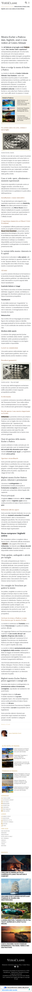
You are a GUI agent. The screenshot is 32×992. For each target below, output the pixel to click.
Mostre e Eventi (9, 6)
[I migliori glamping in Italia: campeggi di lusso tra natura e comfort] (16, 863)
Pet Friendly (5, 838)
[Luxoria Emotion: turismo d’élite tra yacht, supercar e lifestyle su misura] (16, 910)
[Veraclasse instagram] (17, 966)
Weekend (4, 832)
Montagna (6, 818)
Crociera (6, 807)
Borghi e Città (7, 820)
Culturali (6, 801)
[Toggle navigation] (29, 2)
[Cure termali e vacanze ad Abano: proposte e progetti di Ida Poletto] (8, 119)
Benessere (6, 803)
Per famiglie (6, 809)
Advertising (11, 964)
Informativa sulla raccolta (9, 990)
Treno (3, 843)
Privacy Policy (18, 964)
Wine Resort (5, 834)
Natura (5, 823)
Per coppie (6, 811)
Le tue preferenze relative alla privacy (17, 987)
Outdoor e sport (8, 800)
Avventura (6, 805)
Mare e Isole (7, 816)
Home (2, 6)
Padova (26, 47)
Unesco (3, 840)
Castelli (3, 842)
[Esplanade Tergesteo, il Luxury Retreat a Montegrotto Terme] (8, 111)
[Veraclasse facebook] (15, 966)
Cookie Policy (26, 964)
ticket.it (5, 544)
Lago (4, 825)
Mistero (3, 845)
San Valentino (5, 831)
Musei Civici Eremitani (9, 231)
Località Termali (8, 822)
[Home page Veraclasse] (9, 3)
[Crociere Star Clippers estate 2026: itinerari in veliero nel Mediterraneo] (16, 887)
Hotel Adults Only (6, 836)
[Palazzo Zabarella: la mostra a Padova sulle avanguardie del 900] (7, 783)
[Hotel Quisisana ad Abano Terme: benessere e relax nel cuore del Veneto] (8, 103)
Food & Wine (6, 798)
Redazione (4, 964)
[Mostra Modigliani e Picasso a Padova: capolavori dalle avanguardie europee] (7, 776)
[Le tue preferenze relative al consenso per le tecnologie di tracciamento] (29, 989)
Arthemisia (5, 417)
